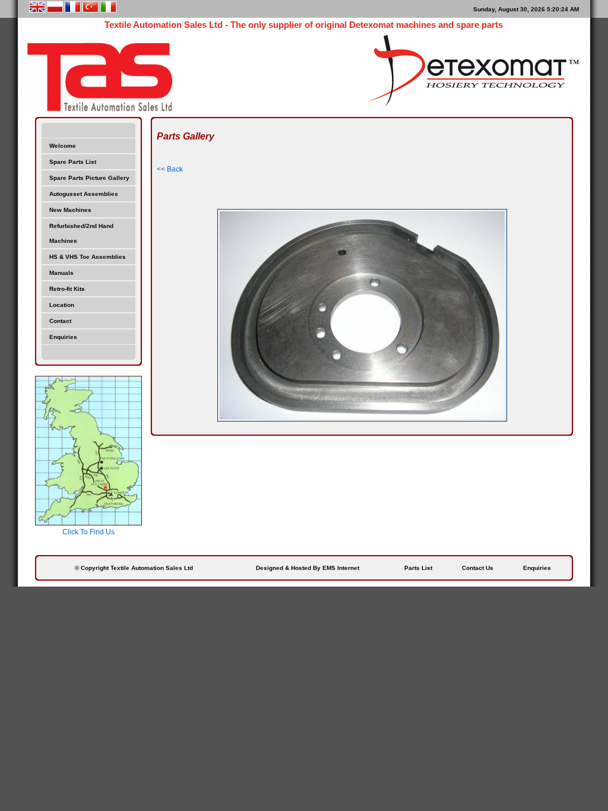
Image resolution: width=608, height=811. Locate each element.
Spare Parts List (72, 162)
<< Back (170, 169)
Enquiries (63, 337)
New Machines (70, 210)
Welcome (62, 145)
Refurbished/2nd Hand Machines (81, 233)
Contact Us (477, 568)
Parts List (418, 568)
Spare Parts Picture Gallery (89, 178)
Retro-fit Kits (67, 289)
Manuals (61, 273)
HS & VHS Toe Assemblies (87, 257)
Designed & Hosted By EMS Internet (307, 568)
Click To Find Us (88, 532)
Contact (60, 321)
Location (61, 305)
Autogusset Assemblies (83, 194)
